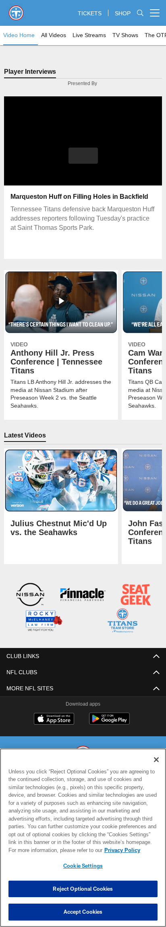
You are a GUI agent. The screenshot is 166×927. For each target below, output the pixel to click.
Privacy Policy (53, 850)
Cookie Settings (83, 865)
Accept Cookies (83, 911)
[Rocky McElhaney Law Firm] (43, 621)
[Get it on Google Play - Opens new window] (109, 722)
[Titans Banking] (83, 596)
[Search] (140, 13)
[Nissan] (30, 596)
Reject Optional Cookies (83, 888)
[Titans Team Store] (122, 621)
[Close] (156, 760)
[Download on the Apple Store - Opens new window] (54, 719)
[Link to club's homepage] (16, 9)
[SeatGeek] (136, 596)
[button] (83, 161)
